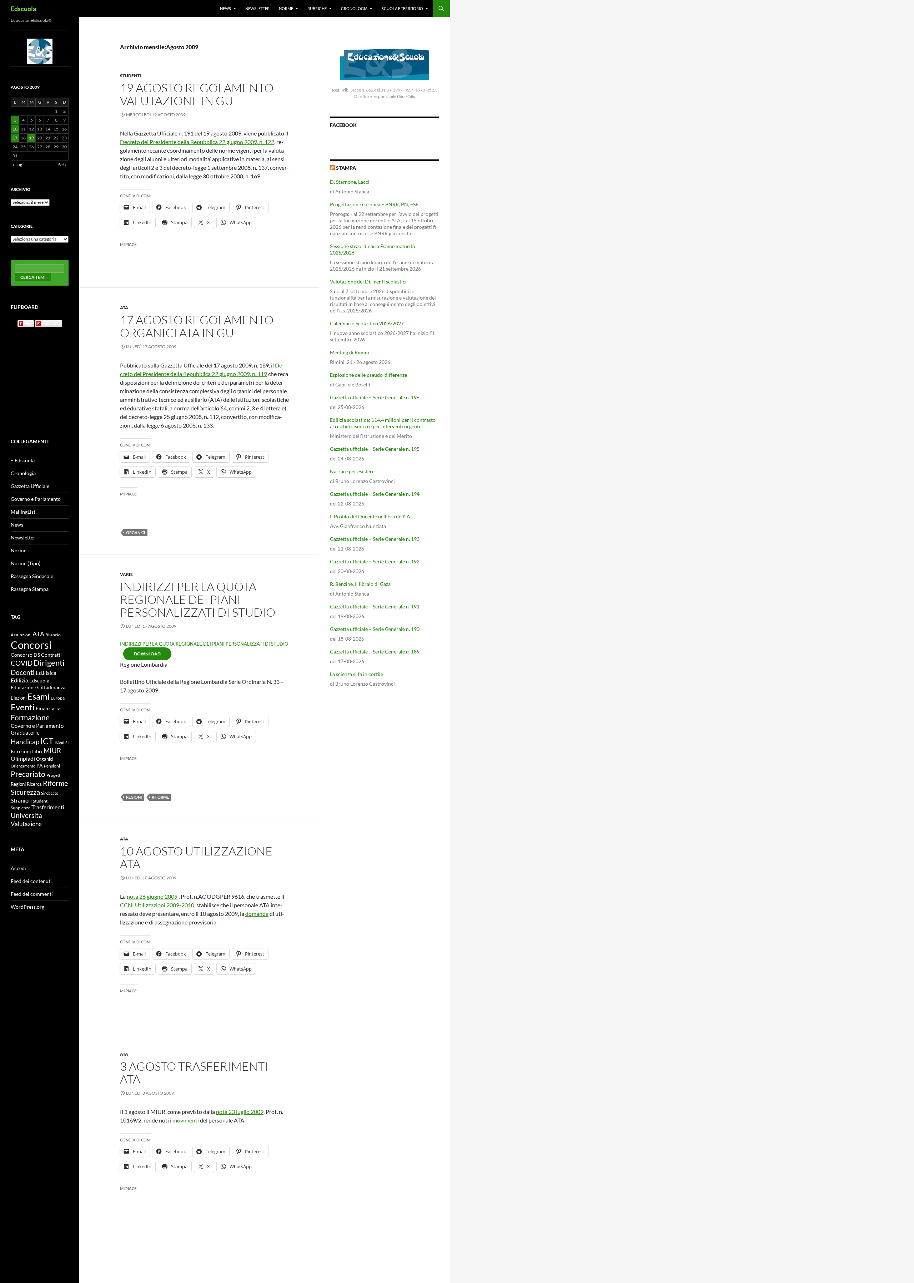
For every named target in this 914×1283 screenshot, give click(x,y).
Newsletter (257, 8)
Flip (28, 323)
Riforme (160, 797)
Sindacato (49, 793)
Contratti (51, 655)
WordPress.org (27, 907)
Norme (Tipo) (25, 563)
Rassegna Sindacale (32, 576)
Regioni (134, 797)
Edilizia (19, 680)
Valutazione (26, 824)
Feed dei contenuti (31, 881)
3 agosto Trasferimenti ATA (194, 1072)
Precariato (28, 773)
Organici (135, 532)
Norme (286, 8)
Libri (37, 751)
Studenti (130, 75)
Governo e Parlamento (36, 499)
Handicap (25, 741)
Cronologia (354, 8)
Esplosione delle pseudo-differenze (368, 375)
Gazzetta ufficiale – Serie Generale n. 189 (375, 651)
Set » (62, 164)
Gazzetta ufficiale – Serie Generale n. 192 (375, 561)
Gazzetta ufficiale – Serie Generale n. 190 (375, 629)
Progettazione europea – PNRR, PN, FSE (374, 204)
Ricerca (34, 784)
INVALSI (62, 742)
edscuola (51, 323)
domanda (256, 913)
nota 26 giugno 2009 (152, 896)
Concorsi (31, 644)
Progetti (53, 775)
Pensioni (52, 766)
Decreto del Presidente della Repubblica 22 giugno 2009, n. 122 (197, 141)
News (225, 8)
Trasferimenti (47, 807)
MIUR (52, 750)
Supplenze (20, 807)
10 (14, 129)
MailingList (23, 512)
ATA (124, 307)
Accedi (18, 868)
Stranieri (21, 800)
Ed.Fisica (46, 673)
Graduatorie (25, 732)
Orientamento (23, 766)
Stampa (346, 168)
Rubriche (317, 8)
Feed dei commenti (32, 894)
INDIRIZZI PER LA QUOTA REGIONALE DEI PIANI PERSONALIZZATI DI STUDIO (197, 599)
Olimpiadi (23, 758)
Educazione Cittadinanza (38, 687)
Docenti (23, 672)
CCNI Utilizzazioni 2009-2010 (157, 905)
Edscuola (23, 9)
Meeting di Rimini (349, 352)
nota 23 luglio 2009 (239, 1111)
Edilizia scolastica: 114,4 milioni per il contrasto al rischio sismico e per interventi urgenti (383, 423)
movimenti (185, 1120)
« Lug (17, 164)
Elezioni (18, 698)
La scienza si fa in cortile (356, 674)
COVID (21, 663)
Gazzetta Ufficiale (30, 486)
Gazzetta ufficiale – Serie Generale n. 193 (375, 539)
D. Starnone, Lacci (350, 182)
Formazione (30, 717)
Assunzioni (21, 634)
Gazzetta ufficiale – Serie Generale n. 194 (375, 494)
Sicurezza (25, 792)
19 (31, 137)
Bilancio (53, 634)
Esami (38, 696)
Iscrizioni (21, 751)
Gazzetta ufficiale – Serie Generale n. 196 (375, 397)
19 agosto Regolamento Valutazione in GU (196, 94)
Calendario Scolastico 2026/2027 (367, 323)
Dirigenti (49, 662)
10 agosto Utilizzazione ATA (196, 857)
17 (14, 137)
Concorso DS (25, 655)
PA (39, 766)
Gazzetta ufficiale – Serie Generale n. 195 (375, 449)
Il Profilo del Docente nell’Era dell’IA (370, 516)
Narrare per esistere (352, 471)
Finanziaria (48, 708)
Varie (126, 574)
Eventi (23, 707)
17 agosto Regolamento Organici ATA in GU (196, 326)
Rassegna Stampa (30, 589)
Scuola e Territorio (402, 8)
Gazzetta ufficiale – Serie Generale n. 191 (375, 606)
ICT (47, 741)
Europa (58, 698)
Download (147, 653)
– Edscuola (23, 460)
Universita (26, 815)
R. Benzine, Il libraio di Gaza (360, 584)
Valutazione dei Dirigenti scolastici (368, 281)
